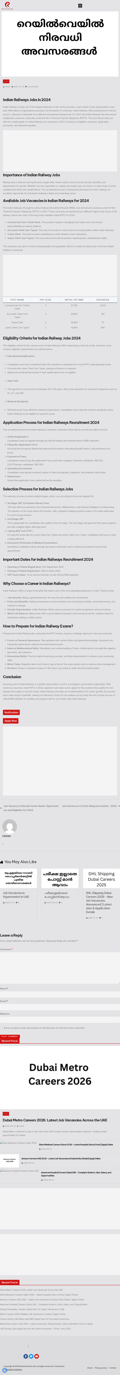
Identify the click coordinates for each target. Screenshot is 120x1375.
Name (4, 988)
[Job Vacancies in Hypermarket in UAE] (18, 870)
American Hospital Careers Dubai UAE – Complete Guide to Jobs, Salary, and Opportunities (76, 1174)
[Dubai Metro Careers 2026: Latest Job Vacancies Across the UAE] (60, 1077)
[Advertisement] (60, 150)
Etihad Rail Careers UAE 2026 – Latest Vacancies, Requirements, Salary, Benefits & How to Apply (46, 1324)
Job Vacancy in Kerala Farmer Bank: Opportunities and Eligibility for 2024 (31, 808)
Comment (6, 949)
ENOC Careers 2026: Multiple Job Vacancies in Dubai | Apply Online (33, 1314)
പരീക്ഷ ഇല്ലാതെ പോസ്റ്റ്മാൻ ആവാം (56, 895)
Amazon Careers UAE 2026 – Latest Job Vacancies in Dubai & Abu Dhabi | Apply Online (61, 1158)
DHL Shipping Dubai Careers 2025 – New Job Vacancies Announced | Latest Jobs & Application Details (99, 902)
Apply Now (11, 720)
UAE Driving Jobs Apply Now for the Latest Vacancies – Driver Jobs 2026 (35, 1328)
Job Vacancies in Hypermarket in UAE (16, 895)
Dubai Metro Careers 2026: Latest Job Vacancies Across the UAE (55, 1120)
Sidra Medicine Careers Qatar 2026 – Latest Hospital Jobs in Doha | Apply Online (76, 1144)
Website (5, 1013)
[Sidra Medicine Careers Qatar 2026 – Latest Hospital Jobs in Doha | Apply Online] (18, 1147)
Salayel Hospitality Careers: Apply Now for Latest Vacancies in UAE (32, 1309)
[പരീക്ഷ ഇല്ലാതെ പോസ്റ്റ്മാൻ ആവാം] (59, 870)
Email (4, 1001)
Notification (11, 712)
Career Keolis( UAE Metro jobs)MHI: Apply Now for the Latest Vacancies (34, 1319)
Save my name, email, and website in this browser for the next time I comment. (44, 1028)
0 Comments (32, 87)
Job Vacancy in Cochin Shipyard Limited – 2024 (89, 806)
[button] (80, 5)
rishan (7, 87)
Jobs (6, 81)
